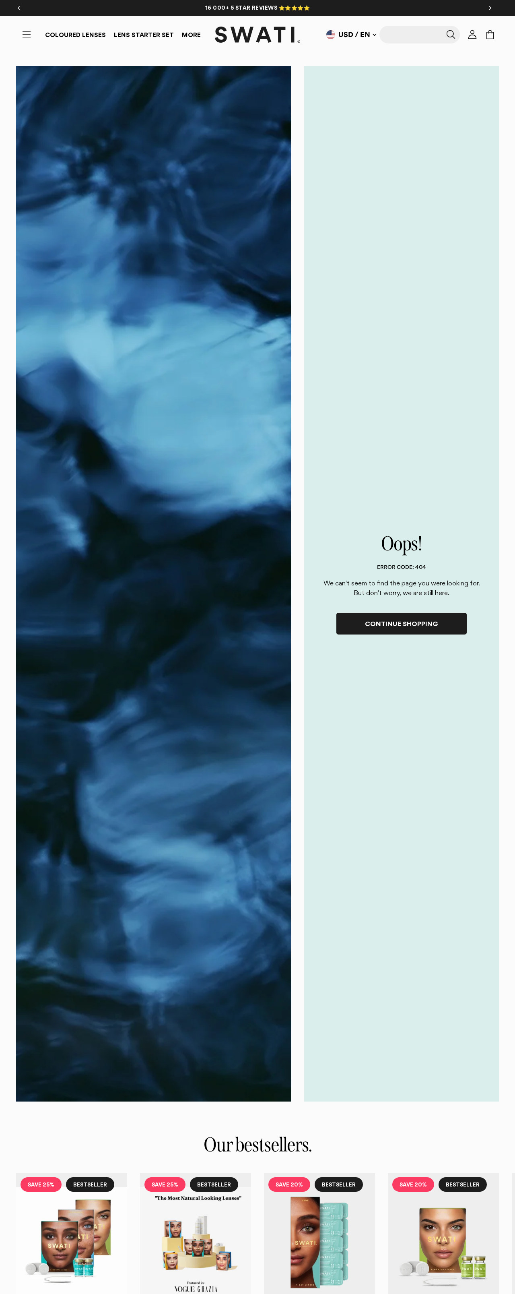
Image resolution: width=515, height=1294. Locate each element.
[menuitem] (191, 34)
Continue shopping (401, 624)
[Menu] (26, 34)
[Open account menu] (472, 34)
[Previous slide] (25, 1275)
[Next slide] (490, 1275)
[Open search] (419, 34)
